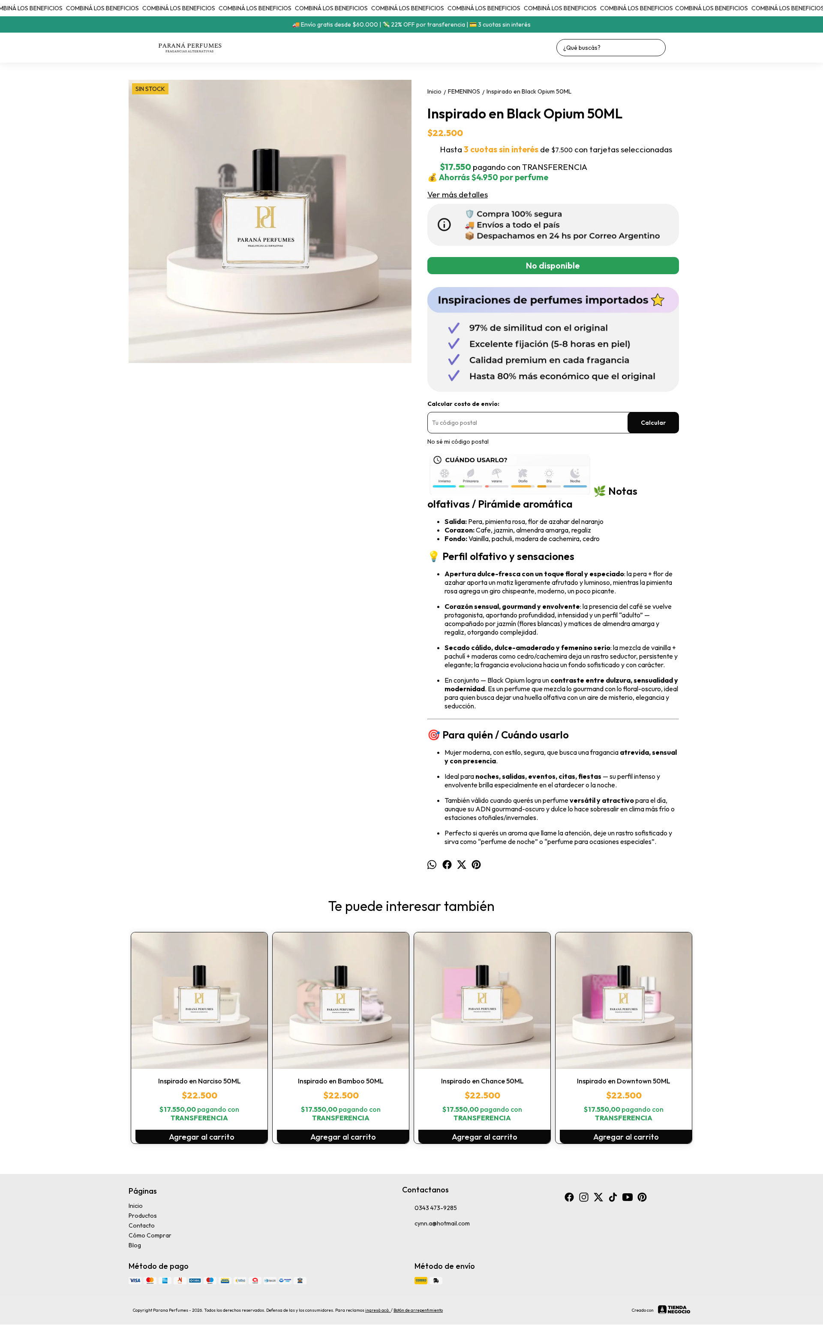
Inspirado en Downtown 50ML (623, 1081)
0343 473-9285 (436, 1208)
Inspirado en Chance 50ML (482, 1081)
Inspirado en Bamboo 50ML (341, 1081)
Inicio (136, 1206)
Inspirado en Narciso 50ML (199, 1081)
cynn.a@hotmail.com (442, 1223)
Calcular (653, 423)
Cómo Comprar (150, 1235)
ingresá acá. (378, 1310)
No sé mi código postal (458, 441)
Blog (135, 1245)
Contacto (142, 1225)
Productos (143, 1215)
